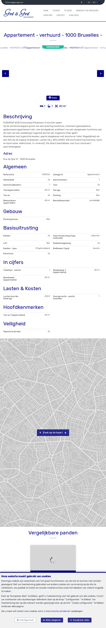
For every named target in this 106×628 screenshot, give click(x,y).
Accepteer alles (81, 620)
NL (99, 2)
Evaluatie (74, 15)
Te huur (68, 10)
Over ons (47, 15)
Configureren (27, 620)
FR (89, 2)
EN (94, 2)
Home (45, 10)
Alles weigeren (53, 620)
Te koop (56, 10)
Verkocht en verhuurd (87, 10)
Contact (60, 15)
